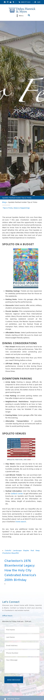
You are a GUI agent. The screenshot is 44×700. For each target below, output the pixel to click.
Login (38, 2)
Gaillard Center (17, 494)
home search (21, 522)
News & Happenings (22, 208)
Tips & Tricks (8, 208)
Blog (4, 202)
